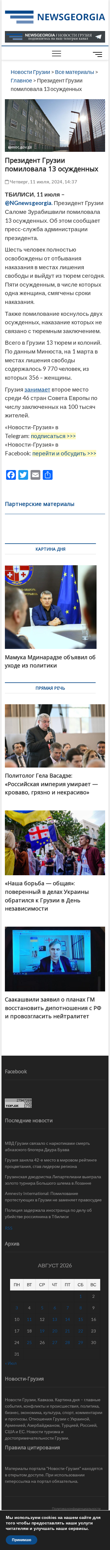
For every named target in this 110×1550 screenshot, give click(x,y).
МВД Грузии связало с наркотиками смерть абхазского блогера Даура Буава (47, 1146)
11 (29, 1319)
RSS (9, 1228)
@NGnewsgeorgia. (29, 203)
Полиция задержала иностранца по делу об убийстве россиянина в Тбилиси (48, 1213)
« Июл (10, 1363)
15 (80, 1319)
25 (29, 1342)
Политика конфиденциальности (76, 1508)
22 (80, 1330)
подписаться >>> (53, 436)
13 (54, 1319)
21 (67, 1330)
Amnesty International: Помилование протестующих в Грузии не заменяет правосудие (53, 1196)
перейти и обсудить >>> (64, 453)
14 (67, 1319)
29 (80, 1342)
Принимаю (21, 1540)
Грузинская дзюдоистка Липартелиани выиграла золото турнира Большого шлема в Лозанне (53, 1180)
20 (54, 1330)
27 (54, 1342)
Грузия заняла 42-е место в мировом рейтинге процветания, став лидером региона (51, 1163)
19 (42, 1330)
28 (67, 1342)
